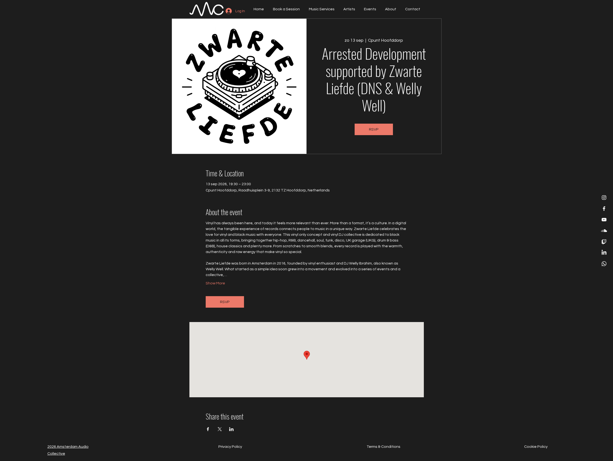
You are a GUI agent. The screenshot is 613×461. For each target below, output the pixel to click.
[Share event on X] (219, 429)
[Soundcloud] (604, 231)
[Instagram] (604, 198)
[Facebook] (604, 209)
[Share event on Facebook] (208, 429)
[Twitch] (604, 242)
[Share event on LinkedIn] (231, 429)
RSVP (374, 129)
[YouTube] (604, 220)
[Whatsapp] (604, 264)
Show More (215, 283)
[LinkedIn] (604, 253)
